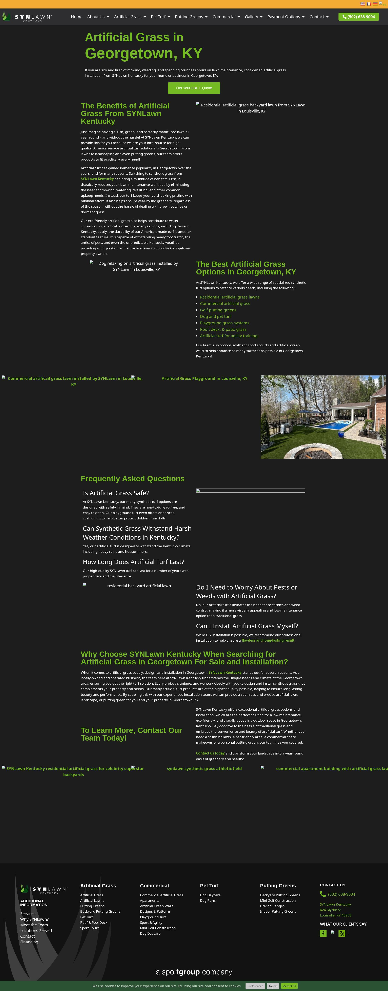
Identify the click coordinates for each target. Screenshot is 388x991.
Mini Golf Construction (158, 928)
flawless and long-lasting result (268, 640)
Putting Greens (189, 16)
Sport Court (89, 928)
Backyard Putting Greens (100, 911)
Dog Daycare (150, 933)
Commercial (224, 16)
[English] (363, 4)
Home (76, 16)
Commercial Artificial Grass (161, 895)
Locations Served (36, 930)
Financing (29, 942)
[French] (369, 4)
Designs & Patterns (155, 911)
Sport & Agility (151, 922)
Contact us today (210, 753)
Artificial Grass (127, 16)
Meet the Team (34, 925)
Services (28, 913)
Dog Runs (208, 900)
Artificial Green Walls (156, 906)
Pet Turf (158, 16)
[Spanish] (383, 4)
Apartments (149, 900)
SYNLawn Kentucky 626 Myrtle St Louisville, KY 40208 (336, 909)
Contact (317, 16)
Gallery (251, 16)
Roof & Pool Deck (93, 922)
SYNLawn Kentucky (97, 179)
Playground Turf (153, 917)
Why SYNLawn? (34, 919)
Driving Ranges (272, 906)
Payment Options (284, 16)
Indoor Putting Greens (278, 911)
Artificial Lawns (92, 900)
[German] (375, 4)
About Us (96, 16)
